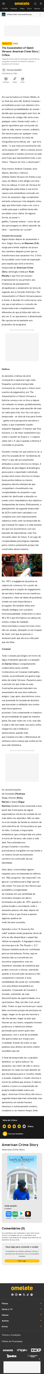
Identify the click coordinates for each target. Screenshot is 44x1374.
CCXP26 (5, 9)
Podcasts (14, 9)
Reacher (37, 9)
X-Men (22, 9)
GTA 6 (29, 9)
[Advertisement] (22, 89)
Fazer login (22, 1261)
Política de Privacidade (12, 1341)
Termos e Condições (11, 1335)
